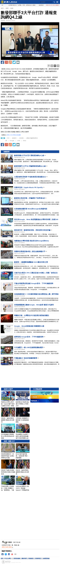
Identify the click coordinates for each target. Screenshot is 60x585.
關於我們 (24, 558)
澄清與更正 (38, 558)
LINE (18, 140)
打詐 (8, 138)
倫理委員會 (46, 558)
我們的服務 (17, 558)
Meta (24, 140)
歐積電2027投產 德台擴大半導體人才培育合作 (41, 5)
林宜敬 (21, 138)
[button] (30, 41)
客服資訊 (31, 558)
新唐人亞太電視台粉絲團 (14, 135)
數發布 (14, 138)
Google (12, 140)
